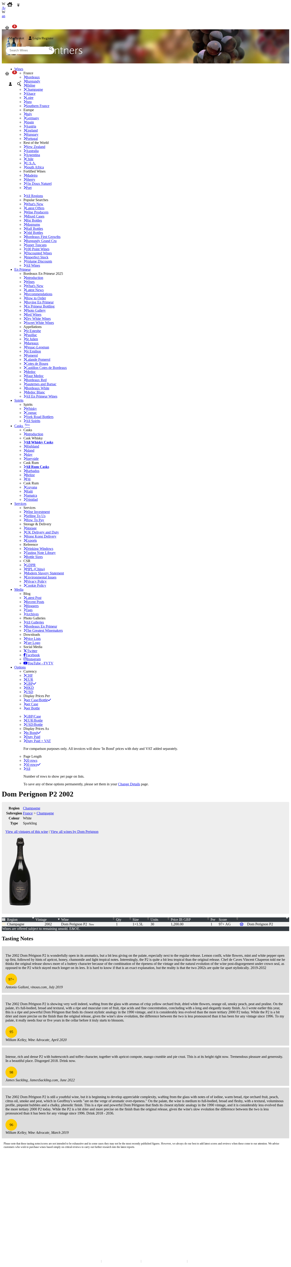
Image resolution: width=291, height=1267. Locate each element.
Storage (31, 528)
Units (154, 919)
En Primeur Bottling (40, 306)
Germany (32, 118)
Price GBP (181, 919)
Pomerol (32, 355)
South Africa (35, 167)
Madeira (32, 175)
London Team (14, 1175)
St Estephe (33, 331)
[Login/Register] (10, 84)
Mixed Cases (35, 216)
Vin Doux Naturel (39, 183)
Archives (32, 614)
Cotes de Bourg (37, 364)
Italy (29, 114)
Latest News (35, 290)
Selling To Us (35, 516)
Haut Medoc (35, 376)
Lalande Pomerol (38, 359)
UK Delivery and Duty (42, 532)
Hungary (32, 134)
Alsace (30, 93)
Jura (29, 102)
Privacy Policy (36, 581)
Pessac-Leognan (37, 347)
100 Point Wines (37, 249)
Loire (29, 98)
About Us (11, 1190)
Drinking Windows (39, 549)
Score (223, 919)
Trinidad (32, 499)
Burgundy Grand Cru (41, 241)
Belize (30, 475)
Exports (31, 540)
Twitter (32, 651)
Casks (22, 426)
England (32, 130)
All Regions (34, 196)
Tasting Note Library (41, 553)
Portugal (32, 138)
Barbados (32, 471)
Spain (30, 122)
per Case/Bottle (37, 700)
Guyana (31, 487)
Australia (32, 151)
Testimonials (13, 1195)
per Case (32, 704)
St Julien (32, 339)
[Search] (19, 84)
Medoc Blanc (35, 392)
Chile (29, 159)
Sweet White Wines (40, 323)
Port (29, 188)
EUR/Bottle (34, 720)
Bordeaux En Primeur (41, 626)
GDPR (31, 565)
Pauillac (31, 335)
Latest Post (33, 598)
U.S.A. (31, 163)
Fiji (28, 479)
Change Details (129, 784)
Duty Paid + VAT (38, 741)
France (28, 813)
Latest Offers (35, 208)
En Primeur (22, 269)
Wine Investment (38, 512)
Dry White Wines (38, 319)
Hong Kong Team (16, 1229)
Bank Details (14, 1171)
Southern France (37, 106)
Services (20, 504)
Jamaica (31, 495)
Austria (31, 126)
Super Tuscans (36, 245)
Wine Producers (37, 212)
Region (12, 919)
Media (18, 589)
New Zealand (35, 147)
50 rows (31, 764)
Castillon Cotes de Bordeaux (46, 368)
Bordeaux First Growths (43, 237)
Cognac (31, 413)
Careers (10, 1204)
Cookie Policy (36, 585)
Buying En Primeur (40, 302)
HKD (30, 688)
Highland (32, 446)
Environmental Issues (41, 577)
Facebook (33, 655)
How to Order (36, 298)
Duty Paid (33, 737)
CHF (29, 675)
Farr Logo (33, 643)
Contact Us (12, 1166)
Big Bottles (34, 220)
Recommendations (39, 294)
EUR (29, 679)
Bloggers (32, 606)
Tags (29, 610)
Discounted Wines (39, 253)
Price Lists (33, 639)
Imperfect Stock (37, 257)
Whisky (31, 409)
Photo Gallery (36, 310)
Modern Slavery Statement (45, 573)
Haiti (29, 491)
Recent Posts (35, 602)
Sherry (30, 179)
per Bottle (33, 708)
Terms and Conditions (19, 1200)
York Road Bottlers (39, 417)
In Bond (32, 733)
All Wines (33, 265)
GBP (29, 684)
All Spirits (33, 421)
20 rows (31, 760)
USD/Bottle (34, 724)
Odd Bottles (34, 233)
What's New (34, 204)
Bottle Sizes (34, 557)
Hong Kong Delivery (41, 536)
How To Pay (35, 520)
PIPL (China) (35, 569)
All (28, 769)
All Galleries (35, 622)
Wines (30, 282)
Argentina (33, 155)
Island (30, 450)
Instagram (34, 659)
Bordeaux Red (36, 380)
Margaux (32, 343)
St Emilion (33, 351)
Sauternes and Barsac (41, 384)
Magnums (33, 224)
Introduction (34, 278)
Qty (118, 919)
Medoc (31, 372)
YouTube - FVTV (40, 663)
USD (29, 692)
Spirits (18, 400)
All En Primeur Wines (41, 396)
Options (20, 667)
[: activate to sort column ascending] (268, 919)
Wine (65, 919)
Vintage (41, 919)
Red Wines (33, 314)
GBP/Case (33, 716)
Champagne (31, 808)
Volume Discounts (39, 261)
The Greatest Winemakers (44, 630)
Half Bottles (34, 228)
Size (136, 919)
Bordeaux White (37, 388)
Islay (29, 454)
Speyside (32, 459)
